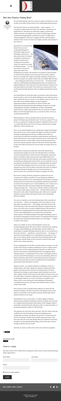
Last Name (34, 357)
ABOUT (14, 387)
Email (5, 364)
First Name (6, 357)
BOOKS (9, 387)
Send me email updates (12, 372)
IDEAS (4, 387)
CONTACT (19, 387)
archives (7, 332)
